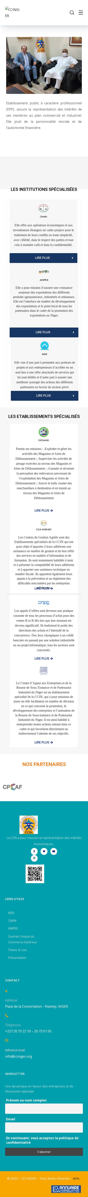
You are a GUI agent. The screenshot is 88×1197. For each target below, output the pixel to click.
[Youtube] (53, 851)
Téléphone (13, 1025)
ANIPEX (44, 280)
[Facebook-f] (34, 851)
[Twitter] (44, 851)
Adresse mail (15, 1050)
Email (10, 1119)
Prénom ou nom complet (26, 1100)
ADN (76, 1178)
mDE (44, 354)
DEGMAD (43, 440)
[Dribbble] (34, 858)
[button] (43, 258)
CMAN (43, 217)
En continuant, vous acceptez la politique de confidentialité (42, 1140)
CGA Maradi (43, 529)
